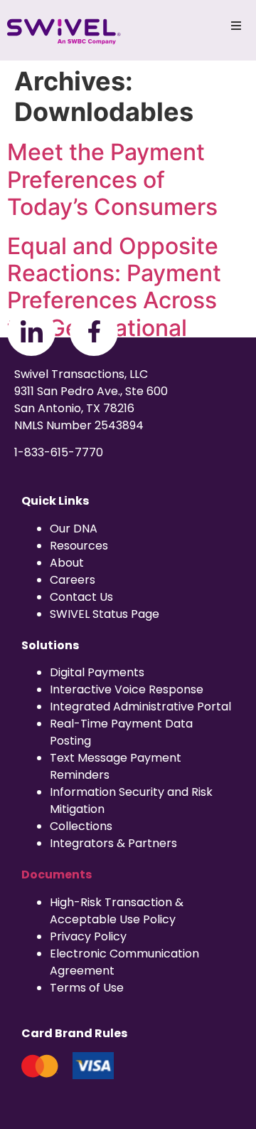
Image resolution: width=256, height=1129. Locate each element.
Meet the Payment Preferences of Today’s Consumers (112, 179)
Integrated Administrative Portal (140, 706)
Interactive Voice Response (126, 689)
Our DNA (73, 528)
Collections (81, 826)
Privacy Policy (88, 936)
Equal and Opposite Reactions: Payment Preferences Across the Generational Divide (114, 300)
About (67, 563)
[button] (236, 25)
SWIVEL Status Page (104, 614)
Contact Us (81, 597)
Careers (72, 580)
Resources (79, 545)
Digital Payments (97, 672)
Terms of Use (87, 988)
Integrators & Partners (113, 843)
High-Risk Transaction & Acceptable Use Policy (116, 911)
